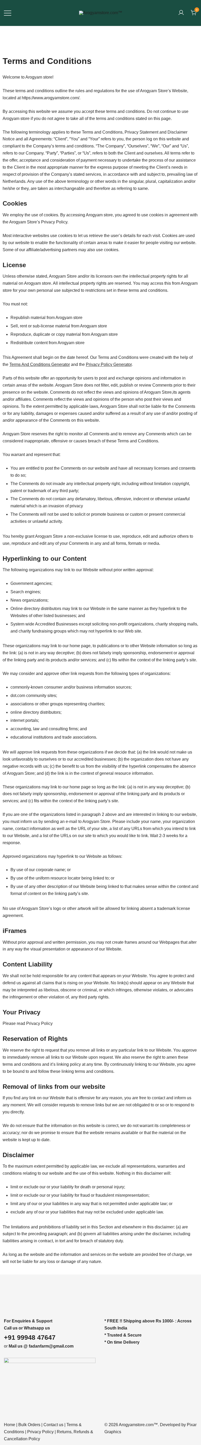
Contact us (53, 1424)
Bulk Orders (29, 1424)
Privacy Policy (40, 1432)
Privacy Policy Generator (109, 364)
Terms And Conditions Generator (39, 364)
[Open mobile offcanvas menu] (7, 13)
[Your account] (181, 13)
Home (9, 1424)
